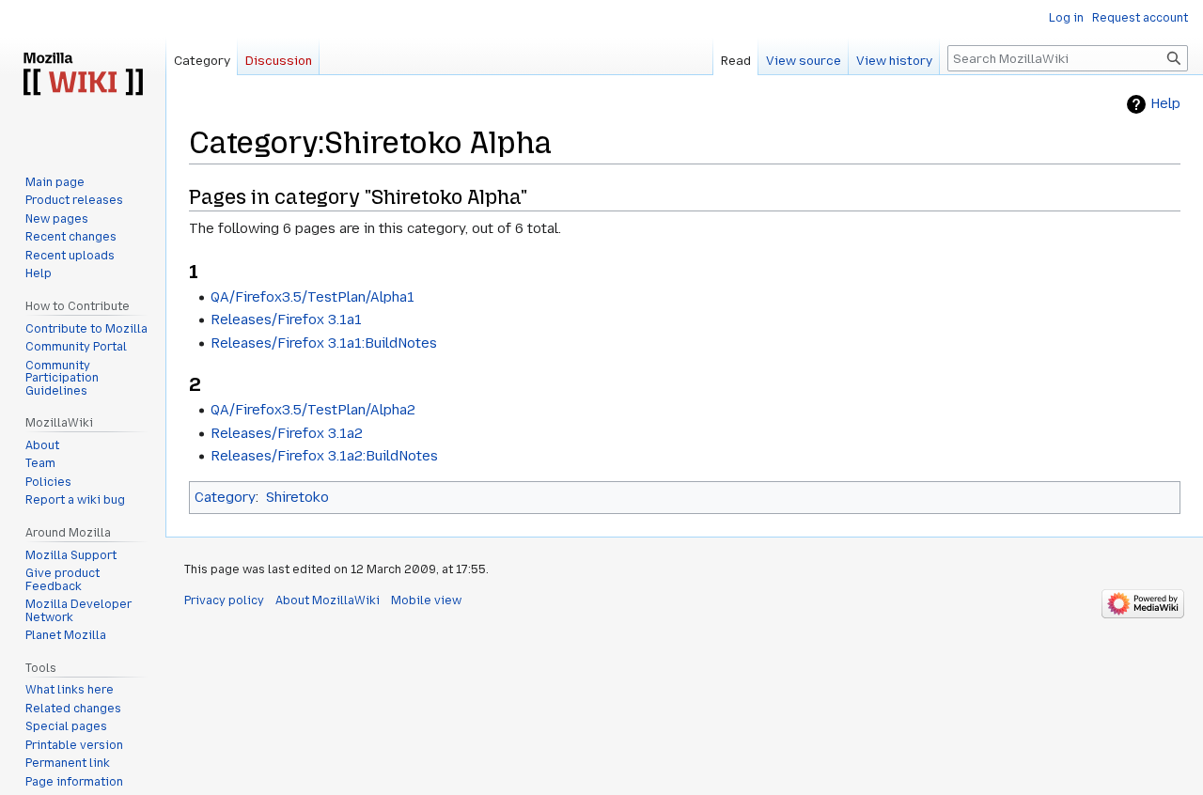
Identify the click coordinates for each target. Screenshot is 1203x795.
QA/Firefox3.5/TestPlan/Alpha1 (312, 296)
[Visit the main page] (83, 75)
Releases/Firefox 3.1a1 (286, 319)
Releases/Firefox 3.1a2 (287, 433)
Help (1165, 104)
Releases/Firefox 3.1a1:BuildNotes (324, 343)
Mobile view (426, 600)
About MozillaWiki (327, 600)
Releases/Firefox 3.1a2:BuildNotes (324, 455)
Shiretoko (297, 497)
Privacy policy (224, 600)
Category (225, 497)
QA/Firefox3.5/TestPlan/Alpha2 (313, 409)
